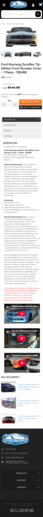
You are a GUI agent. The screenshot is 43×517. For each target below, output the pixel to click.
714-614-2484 (10, 449)
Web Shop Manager (25, 505)
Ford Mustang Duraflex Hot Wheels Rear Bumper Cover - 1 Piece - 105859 (29, 386)
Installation (10, 125)
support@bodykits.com (14, 457)
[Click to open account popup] (33, 5)
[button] (21, 14)
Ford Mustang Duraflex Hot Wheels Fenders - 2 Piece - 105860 (29, 403)
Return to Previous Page (15, 24)
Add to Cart (32, 102)
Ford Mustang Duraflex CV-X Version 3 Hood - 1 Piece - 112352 (29, 418)
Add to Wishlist (31, 107)
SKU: (3, 77)
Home (3, 24)
